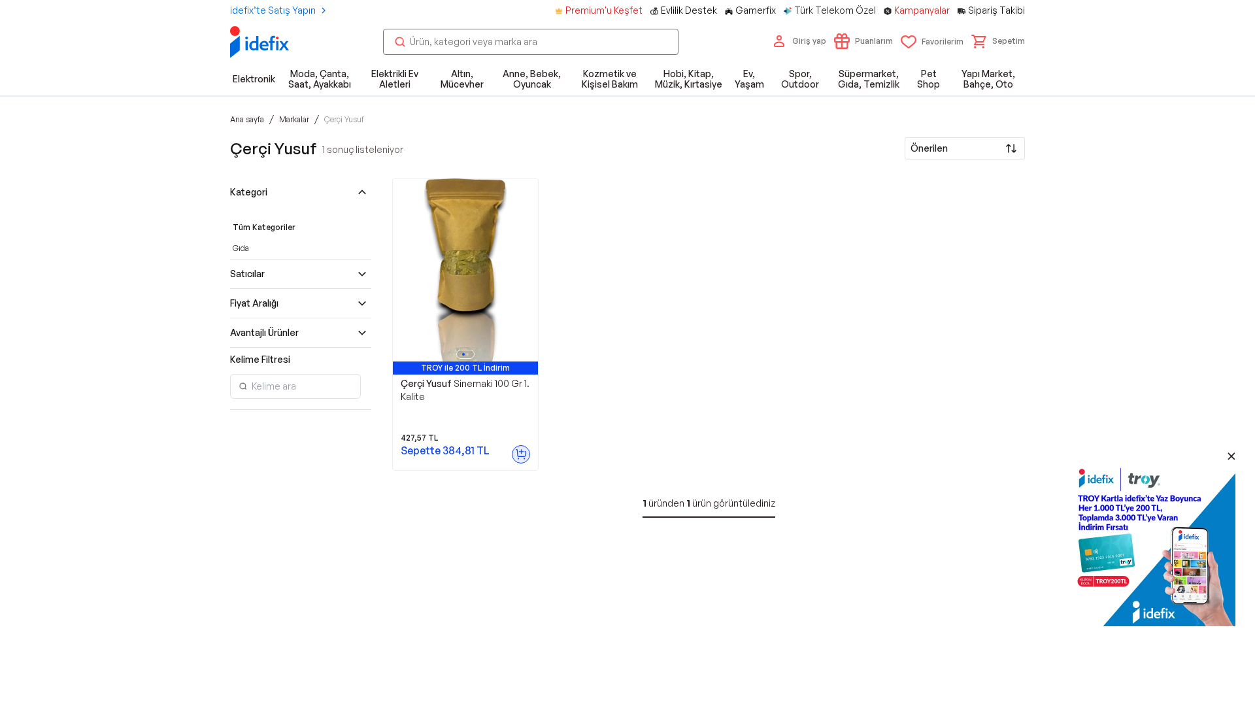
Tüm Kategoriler (264, 227)
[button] (998, 41)
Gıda (241, 248)
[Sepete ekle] (521, 454)
